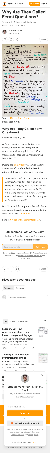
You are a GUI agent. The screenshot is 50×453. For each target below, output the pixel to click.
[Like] (4, 39)
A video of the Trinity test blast (24, 220)
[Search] (45, 321)
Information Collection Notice (30, 255)
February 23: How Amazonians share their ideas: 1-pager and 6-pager (17, 332)
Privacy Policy (33, 434)
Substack (12, 447)
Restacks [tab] (20, 288)
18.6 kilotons (24, 213)
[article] (25, 338)
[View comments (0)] (11, 39)
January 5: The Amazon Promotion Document (15, 356)
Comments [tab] (8, 288)
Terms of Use (38, 253)
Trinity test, (19, 165)
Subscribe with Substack (27, 423)
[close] (42, 375)
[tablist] (13, 288)
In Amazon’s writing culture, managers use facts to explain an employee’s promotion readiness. (17, 362)
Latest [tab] (12, 321)
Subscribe (34, 4)
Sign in (44, 4)
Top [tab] (5, 321)
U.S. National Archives (21, 118)
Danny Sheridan (15, 31)
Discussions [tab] (23, 321)
